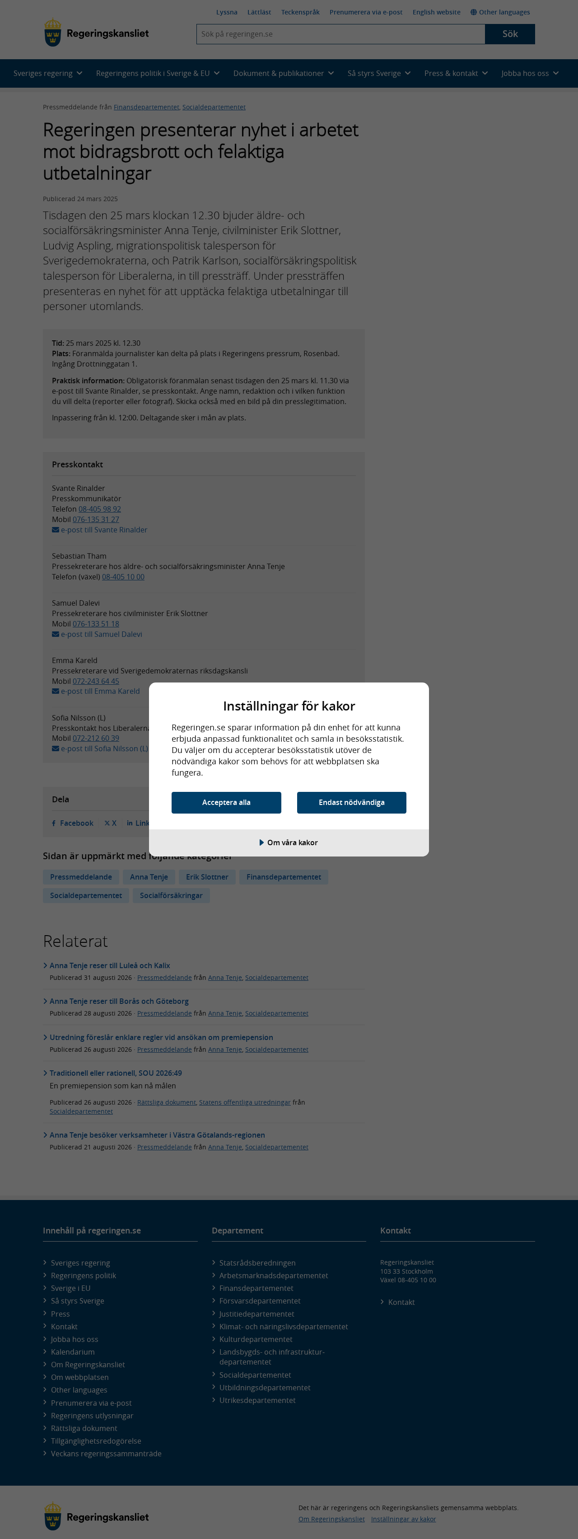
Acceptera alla (226, 802)
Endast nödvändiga (352, 802)
